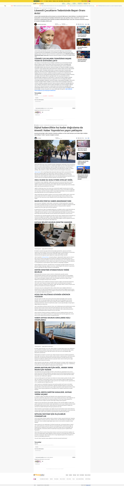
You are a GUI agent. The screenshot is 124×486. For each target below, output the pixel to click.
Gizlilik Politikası (87, 478)
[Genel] (83, 29)
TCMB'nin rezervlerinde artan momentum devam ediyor (83, 163)
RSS (35, 485)
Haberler (50, 1)
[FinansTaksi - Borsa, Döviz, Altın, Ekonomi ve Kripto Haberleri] (39, 474)
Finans (74, 478)
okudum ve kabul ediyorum (44, 108)
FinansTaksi (37, 125)
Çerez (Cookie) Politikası (80, 478)
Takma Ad (36, 94)
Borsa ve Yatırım (67, 1)
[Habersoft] (88, 485)
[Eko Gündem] (83, 143)
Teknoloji (54, 1)
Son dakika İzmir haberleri (44, 478)
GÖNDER (73, 108)
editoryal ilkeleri (45, 257)
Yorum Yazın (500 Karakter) (39, 99)
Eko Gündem (61, 1)
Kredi (57, 1)
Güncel (47, 1)
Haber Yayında (37, 172)
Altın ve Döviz (69, 478)
